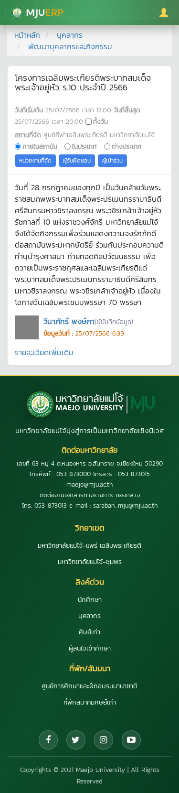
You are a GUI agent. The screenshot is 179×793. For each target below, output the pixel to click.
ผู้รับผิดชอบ (77, 160)
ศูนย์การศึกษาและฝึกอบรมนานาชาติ (89, 686)
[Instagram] (103, 740)
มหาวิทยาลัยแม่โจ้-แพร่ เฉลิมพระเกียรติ (89, 546)
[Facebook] (48, 740)
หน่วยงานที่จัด (35, 160)
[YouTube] (131, 740)
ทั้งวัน (100, 121)
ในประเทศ (84, 146)
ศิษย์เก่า (89, 632)
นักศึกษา (90, 600)
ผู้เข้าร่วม (112, 160)
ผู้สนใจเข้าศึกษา (90, 648)
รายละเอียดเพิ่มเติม (44, 352)
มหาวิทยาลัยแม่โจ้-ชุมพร (90, 562)
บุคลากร (70, 35)
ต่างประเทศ (127, 146)
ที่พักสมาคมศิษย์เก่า (89, 702)
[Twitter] (75, 740)
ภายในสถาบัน (39, 146)
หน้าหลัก (27, 35)
